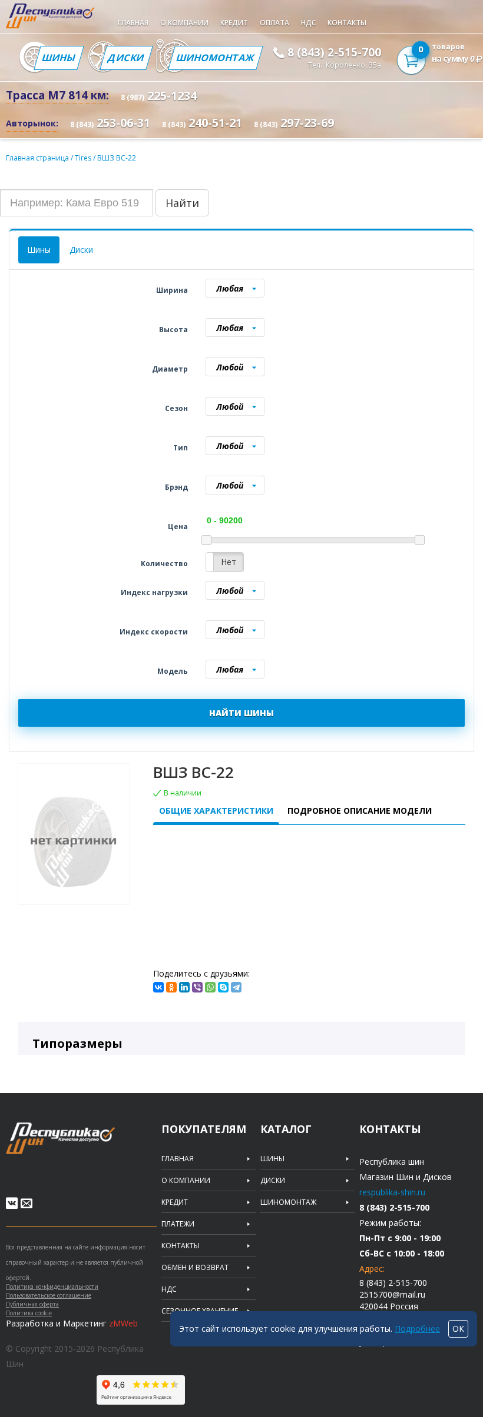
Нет (228, 561)
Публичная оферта (32, 1304)
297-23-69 (294, 123)
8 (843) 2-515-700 (334, 52)
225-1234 (159, 95)
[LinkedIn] (184, 987)
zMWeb (123, 1323)
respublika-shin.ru (392, 1192)
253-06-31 (110, 123)
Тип (180, 448)
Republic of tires (83, 1145)
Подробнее (417, 1328)
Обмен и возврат (195, 1267)
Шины (59, 57)
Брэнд (176, 487)
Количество (164, 564)
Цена (178, 527)
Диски (126, 57)
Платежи (177, 1224)
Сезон (176, 408)
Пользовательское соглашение (48, 1295)
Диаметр (170, 369)
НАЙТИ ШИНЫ (241, 712)
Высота (173, 330)
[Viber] (197, 987)
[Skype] (223, 987)
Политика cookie (29, 1313)
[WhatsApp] (210, 987)
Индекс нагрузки (154, 592)
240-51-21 (202, 123)
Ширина (172, 290)
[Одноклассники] (171, 987)
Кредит (234, 23)
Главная (133, 23)
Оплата (274, 23)
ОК (458, 1328)
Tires (84, 158)
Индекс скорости (154, 632)
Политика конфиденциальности (52, 1286)
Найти (182, 203)
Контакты (346, 23)
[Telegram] (236, 987)
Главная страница (37, 158)
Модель (172, 671)
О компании (184, 23)
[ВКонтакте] (158, 987)
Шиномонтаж (215, 57)
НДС (308, 23)
